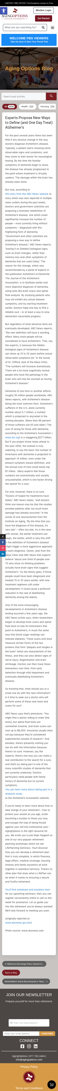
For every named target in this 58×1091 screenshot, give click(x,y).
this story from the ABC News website (26, 193)
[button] (3, 10)
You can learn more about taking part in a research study (28, 791)
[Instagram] (29, 1046)
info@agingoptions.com (29, 1059)
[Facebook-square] (22, 1046)
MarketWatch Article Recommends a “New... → (26, 981)
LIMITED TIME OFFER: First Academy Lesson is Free (29, 3)
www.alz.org (12, 437)
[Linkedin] (36, 1046)
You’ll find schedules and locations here (27, 889)
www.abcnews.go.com (18, 922)
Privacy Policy (29, 1066)
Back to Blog (11, 972)
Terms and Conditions (29, 1088)
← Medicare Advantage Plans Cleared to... (24, 964)
